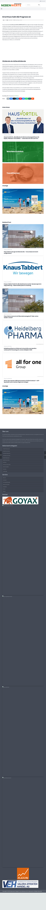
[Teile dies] (11, 99)
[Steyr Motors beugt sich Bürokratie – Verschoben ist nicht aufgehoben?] (23, 236)
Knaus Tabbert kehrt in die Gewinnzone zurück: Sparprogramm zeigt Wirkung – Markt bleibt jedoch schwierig (22, 284)
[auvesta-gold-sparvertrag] (23, 201)
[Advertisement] (23, 50)
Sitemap (4, 491)
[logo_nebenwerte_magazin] (11, 5)
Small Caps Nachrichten (6, 464)
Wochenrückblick (6, 466)
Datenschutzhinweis (6, 484)
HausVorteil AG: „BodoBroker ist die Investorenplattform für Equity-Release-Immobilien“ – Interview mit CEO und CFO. (21, 137)
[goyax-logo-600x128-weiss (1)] (23, 500)
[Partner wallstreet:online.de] (23, 641)
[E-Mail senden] (8, 99)
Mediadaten (5, 486)
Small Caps (4, 462)
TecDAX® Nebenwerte (6, 453)
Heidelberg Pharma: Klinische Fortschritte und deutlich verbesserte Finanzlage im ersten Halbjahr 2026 (20, 349)
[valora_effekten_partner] (23, 884)
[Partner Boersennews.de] (23, 822)
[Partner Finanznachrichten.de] (23, 550)
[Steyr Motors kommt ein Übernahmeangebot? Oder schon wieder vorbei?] (23, 300)
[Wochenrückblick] (23, 152)
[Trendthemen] (23, 173)
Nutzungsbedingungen (6, 482)
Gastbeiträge (5, 471)
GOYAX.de (16, 95)
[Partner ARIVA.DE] (23, 731)
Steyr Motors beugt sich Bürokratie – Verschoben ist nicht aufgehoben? (21, 252)
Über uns (4, 477)
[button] (1, 8)
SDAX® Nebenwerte (6, 457)
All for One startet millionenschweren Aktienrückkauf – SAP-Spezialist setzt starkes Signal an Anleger (22, 381)
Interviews (4, 469)
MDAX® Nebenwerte (6, 448)
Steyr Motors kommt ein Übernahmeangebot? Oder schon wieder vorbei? (21, 316)
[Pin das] (20, 99)
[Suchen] (39, 4)
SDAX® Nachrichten (6, 460)
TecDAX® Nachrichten (6, 455)
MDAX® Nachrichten (6, 451)
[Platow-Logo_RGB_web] (23, 874)
